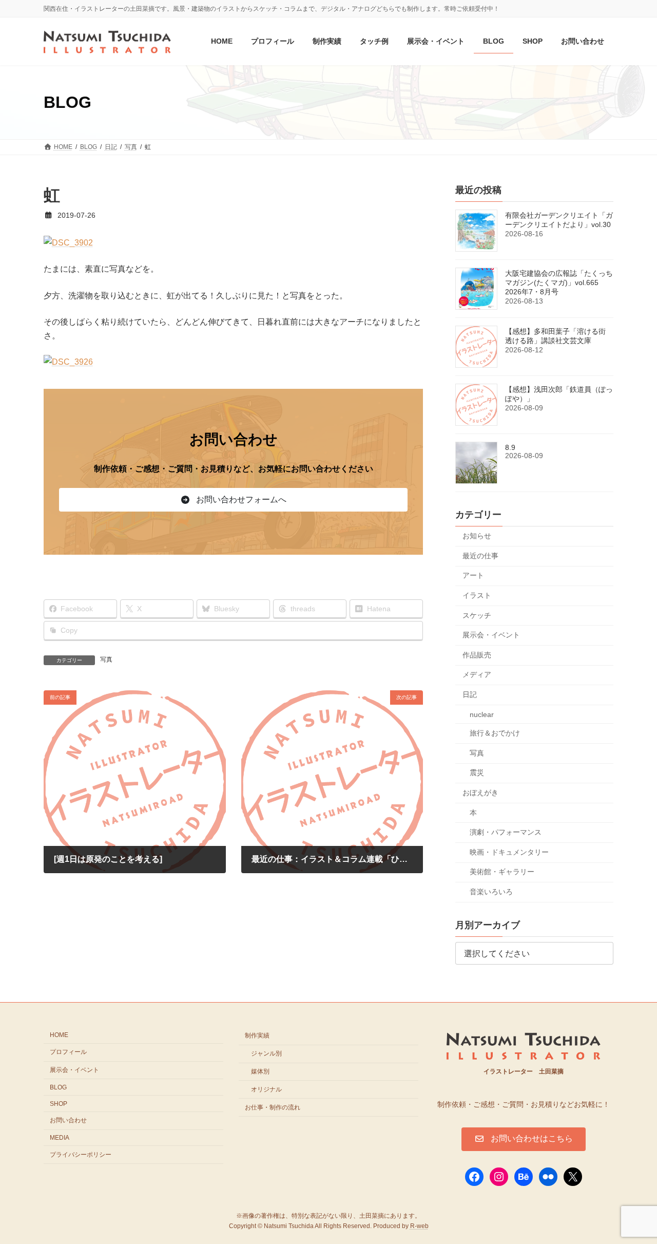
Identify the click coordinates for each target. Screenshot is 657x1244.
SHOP (58, 1103)
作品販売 (476, 655)
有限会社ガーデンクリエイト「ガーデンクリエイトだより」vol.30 (559, 220)
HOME (59, 1035)
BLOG (58, 1087)
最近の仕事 (480, 556)
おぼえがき (480, 792)
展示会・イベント (491, 635)
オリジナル (266, 1089)
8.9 (510, 448)
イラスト (476, 595)
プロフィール (68, 1051)
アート (473, 576)
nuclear (482, 714)
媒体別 (260, 1071)
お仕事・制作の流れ (272, 1106)
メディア (476, 675)
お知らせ (476, 536)
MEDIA (59, 1137)
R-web (419, 1226)
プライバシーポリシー (80, 1154)
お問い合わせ (68, 1120)
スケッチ (476, 615)
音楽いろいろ (491, 892)
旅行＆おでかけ (495, 733)
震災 (477, 773)
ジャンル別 (266, 1053)
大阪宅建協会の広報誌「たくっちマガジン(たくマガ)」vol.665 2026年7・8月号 (559, 283)
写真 (106, 659)
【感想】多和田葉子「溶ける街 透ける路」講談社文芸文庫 (555, 336)
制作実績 (257, 1035)
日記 (469, 694)
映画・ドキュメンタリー (509, 852)
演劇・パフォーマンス (506, 832)
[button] (233, 500)
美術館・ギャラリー (502, 872)
